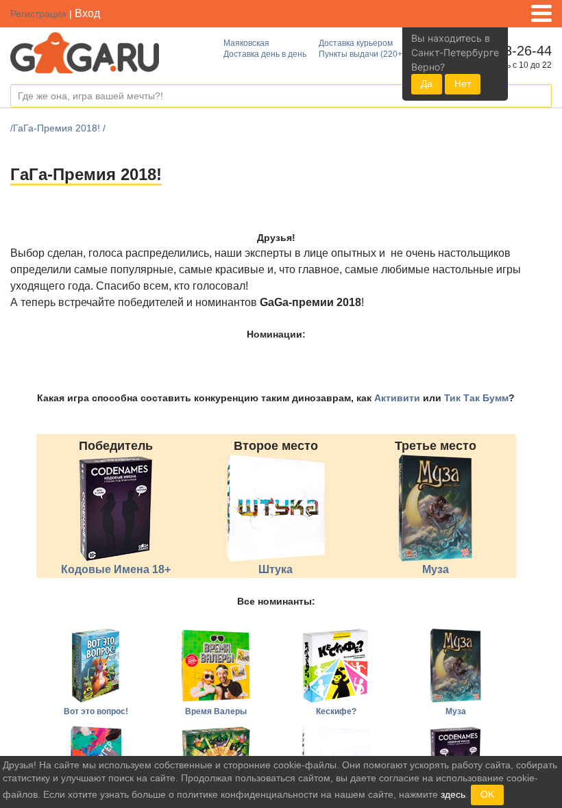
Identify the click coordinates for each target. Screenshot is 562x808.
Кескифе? (336, 711)
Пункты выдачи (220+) (362, 54)
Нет (462, 83)
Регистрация (38, 13)
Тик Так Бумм (476, 397)
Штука (275, 569)
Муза (435, 569)
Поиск (541, 96)
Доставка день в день (264, 54)
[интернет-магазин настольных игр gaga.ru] (84, 52)
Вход (87, 13)
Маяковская (246, 43)
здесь (453, 794)
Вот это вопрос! (96, 711)
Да (426, 83)
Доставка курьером (356, 43)
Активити (397, 397)
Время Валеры (216, 711)
